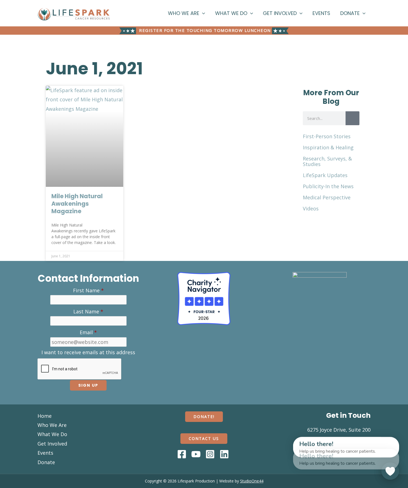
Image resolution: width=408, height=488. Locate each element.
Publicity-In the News (328, 186)
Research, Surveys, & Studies (327, 161)
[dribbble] (225, 454)
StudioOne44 (251, 481)
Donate (350, 13)
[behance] (210, 454)
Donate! (204, 416)
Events (321, 13)
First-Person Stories (327, 136)
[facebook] (182, 454)
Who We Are (183, 13)
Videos (311, 208)
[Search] (352, 118)
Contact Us (204, 438)
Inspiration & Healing (328, 147)
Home (44, 415)
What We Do (231, 13)
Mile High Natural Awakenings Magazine (77, 203)
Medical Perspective (327, 197)
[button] (202, 13)
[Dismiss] (288, 440)
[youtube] (196, 454)
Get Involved (280, 13)
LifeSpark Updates (325, 175)
